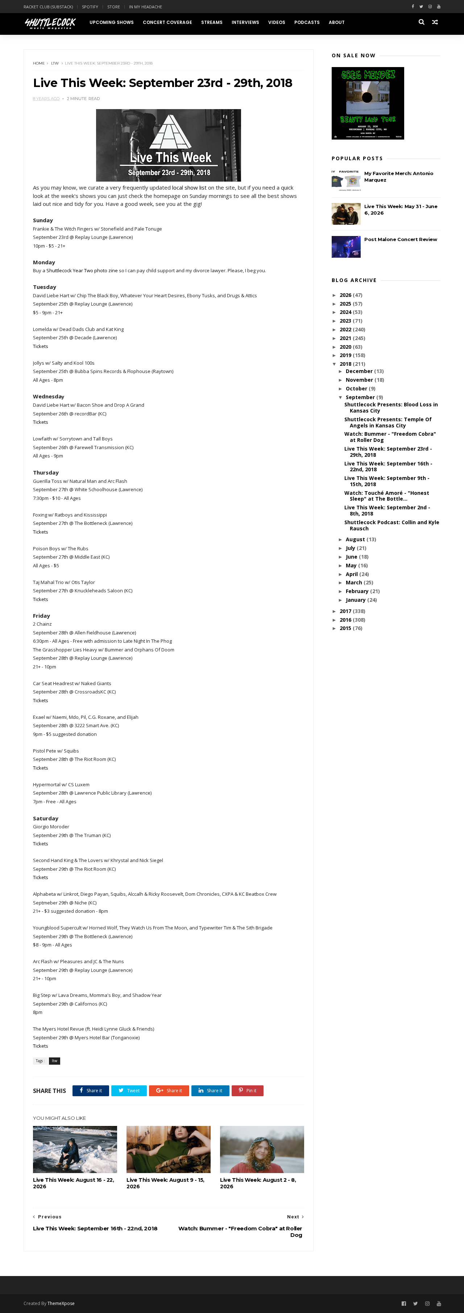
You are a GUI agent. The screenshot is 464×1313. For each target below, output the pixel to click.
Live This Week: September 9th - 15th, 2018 (387, 481)
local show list (189, 187)
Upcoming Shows (112, 22)
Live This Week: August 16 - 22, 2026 (73, 1183)
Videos (276, 22)
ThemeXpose (61, 1303)
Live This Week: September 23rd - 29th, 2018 (388, 451)
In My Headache (145, 6)
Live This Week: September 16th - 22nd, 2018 (388, 466)
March (355, 582)
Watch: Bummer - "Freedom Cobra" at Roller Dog (390, 436)
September (361, 397)
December (360, 371)
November (360, 379)
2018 (346, 363)
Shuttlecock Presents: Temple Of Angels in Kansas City (388, 422)
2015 (346, 628)
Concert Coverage (167, 22)
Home (39, 63)
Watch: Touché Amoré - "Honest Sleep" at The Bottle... (386, 495)
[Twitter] (421, 6)
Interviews (245, 22)
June (352, 556)
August (356, 539)
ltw (55, 63)
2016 (346, 619)
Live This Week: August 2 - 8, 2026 (258, 1183)
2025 (346, 303)
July (351, 547)
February (358, 591)
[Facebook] (413, 6)
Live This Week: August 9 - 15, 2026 (165, 1183)
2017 (346, 611)
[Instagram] (430, 6)
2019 (346, 355)
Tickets (40, 346)
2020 (346, 346)
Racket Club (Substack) (48, 6)
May (352, 565)
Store (113, 6)
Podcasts (307, 22)
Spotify (90, 6)
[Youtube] (438, 6)
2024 (346, 311)
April (352, 574)
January (356, 599)
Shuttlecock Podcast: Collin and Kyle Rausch (391, 525)
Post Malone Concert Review (400, 239)
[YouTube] (439, 1304)
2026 (346, 294)
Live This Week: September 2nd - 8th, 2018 (387, 510)
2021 (346, 338)
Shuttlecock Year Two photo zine (82, 270)
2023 (346, 320)
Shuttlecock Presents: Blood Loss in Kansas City (391, 407)
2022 (346, 329)
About (337, 22)
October (357, 388)
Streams (212, 22)
